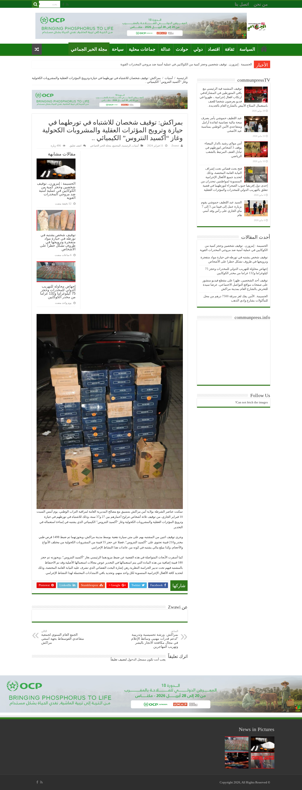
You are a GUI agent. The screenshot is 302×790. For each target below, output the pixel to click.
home (264, 49)
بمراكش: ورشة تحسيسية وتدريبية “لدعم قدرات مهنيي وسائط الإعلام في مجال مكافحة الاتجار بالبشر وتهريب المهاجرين (154, 639)
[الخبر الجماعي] (257, 25)
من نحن (261, 4)
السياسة (247, 49)
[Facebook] (63, 4)
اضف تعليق (75, 145)
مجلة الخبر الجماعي (89, 49)
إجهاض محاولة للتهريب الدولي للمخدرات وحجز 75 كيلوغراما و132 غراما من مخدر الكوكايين (58, 291)
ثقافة (229, 49)
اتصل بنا (242, 4)
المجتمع (117, 145)
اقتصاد (214, 49)
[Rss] (67, 4)
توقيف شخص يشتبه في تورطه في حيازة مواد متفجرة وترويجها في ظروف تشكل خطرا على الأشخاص (58, 242)
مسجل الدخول (136, 659)
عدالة (166, 49)
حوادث (182, 49)
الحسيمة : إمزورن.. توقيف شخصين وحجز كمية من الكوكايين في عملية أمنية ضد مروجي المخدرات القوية (186, 64)
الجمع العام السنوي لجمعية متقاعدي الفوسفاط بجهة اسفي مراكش (62, 637)
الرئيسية (182, 78)
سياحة (118, 49)
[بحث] (35, 4)
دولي (198, 49)
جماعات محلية (142, 49)
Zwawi (175, 145)
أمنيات (169, 78)
